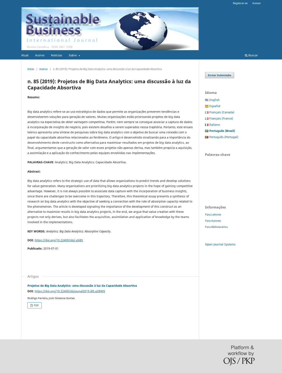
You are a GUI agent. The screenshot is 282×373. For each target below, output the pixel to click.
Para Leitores (213, 214)
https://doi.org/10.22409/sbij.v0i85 (59, 240)
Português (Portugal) (223, 137)
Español (214, 106)
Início (30, 69)
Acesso (256, 3)
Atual (24, 55)
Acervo (39, 55)
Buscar (253, 55)
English (214, 100)
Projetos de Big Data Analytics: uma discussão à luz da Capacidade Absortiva (82, 286)
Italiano (214, 125)
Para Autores (213, 221)
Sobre (73, 55)
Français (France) (221, 118)
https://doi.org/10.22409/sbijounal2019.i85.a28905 (70, 291)
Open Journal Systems (220, 244)
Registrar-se (240, 3)
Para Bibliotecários (216, 227)
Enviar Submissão (219, 75)
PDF (36, 305)
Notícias (56, 55)
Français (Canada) (221, 112)
